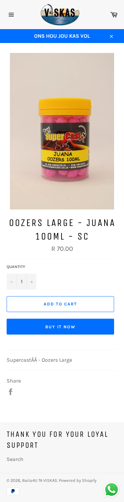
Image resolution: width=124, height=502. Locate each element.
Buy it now (60, 326)
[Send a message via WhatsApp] (112, 489)
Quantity (16, 266)
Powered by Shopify (78, 480)
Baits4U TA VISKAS (39, 480)
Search (15, 459)
